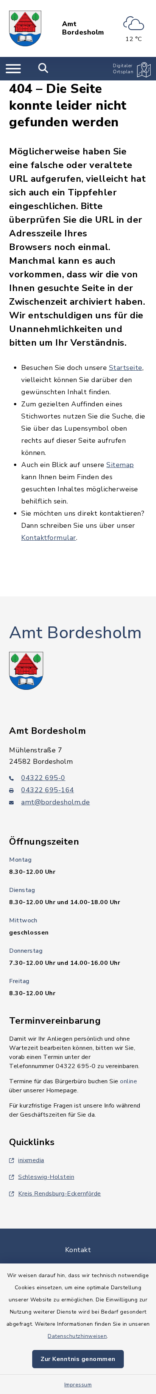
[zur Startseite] (25, 28)
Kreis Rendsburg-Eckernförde (59, 1193)
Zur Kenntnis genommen (78, 1359)
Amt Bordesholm (83, 28)
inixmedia (31, 1160)
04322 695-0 (43, 777)
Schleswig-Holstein (46, 1177)
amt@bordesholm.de (55, 802)
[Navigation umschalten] (13, 68)
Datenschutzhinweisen (77, 1336)
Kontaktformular (48, 537)
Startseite (125, 367)
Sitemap (120, 464)
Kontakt (78, 1249)
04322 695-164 (47, 790)
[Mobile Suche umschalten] (43, 68)
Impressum (78, 1384)
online (128, 1081)
